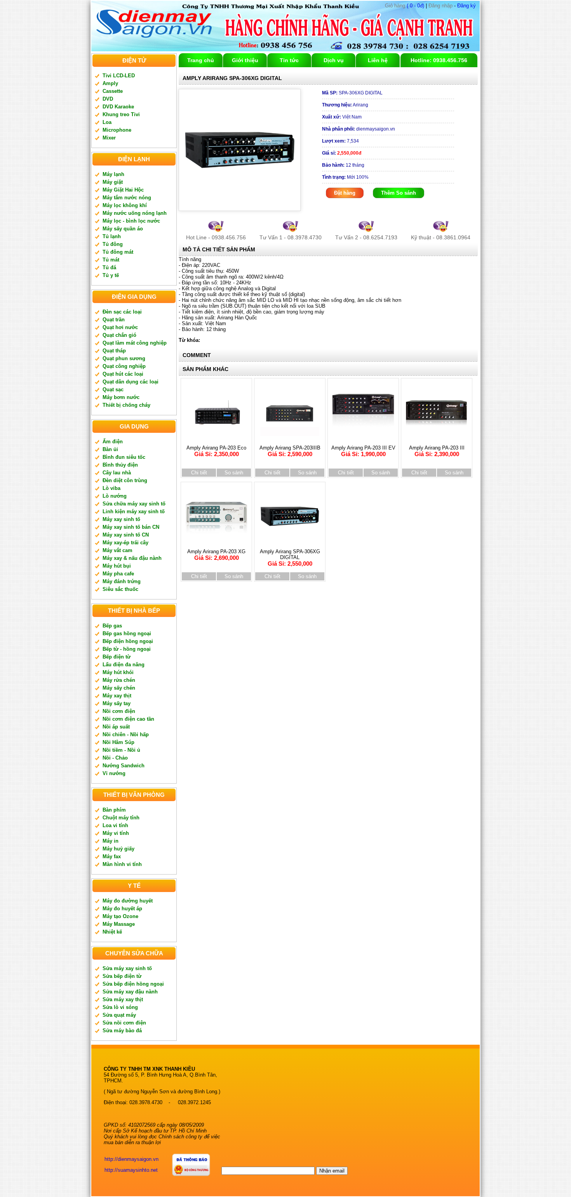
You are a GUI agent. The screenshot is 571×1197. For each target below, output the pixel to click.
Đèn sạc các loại (122, 312)
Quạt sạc (113, 389)
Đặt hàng (344, 193)
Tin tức (289, 60)
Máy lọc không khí (125, 205)
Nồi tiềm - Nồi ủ (121, 750)
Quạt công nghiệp (124, 366)
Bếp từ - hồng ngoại (127, 649)
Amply (110, 83)
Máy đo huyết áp (122, 908)
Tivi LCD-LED (119, 75)
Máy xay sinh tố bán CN (131, 527)
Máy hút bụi (117, 566)
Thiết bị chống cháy (126, 405)
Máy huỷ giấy (118, 849)
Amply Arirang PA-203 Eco (216, 451)
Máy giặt (113, 182)
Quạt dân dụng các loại (130, 382)
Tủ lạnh (112, 236)
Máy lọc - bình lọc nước (131, 221)
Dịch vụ (334, 60)
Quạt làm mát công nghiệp (135, 343)
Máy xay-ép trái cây (125, 542)
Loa (107, 122)
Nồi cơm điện (119, 711)
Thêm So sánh (398, 193)
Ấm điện (113, 441)
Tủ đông (113, 244)
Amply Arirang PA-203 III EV (363, 451)
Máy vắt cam (117, 550)
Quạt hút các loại (123, 374)
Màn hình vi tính (122, 864)
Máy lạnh (113, 174)
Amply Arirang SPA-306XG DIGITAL (290, 558)
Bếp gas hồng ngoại (127, 633)
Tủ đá (109, 267)
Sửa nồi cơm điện (124, 1023)
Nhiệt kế (112, 932)
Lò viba (111, 488)
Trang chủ (200, 60)
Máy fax (112, 856)
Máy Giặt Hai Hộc (123, 190)
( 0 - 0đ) (404, 6)
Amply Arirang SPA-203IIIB (289, 451)
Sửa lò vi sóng (120, 1007)
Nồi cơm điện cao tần (128, 719)
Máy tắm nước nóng (127, 197)
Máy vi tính (116, 833)
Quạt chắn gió (119, 335)
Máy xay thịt (117, 696)
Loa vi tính (115, 825)
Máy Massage (119, 924)
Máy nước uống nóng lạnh (135, 213)
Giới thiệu (245, 60)
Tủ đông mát (118, 252)
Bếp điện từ (117, 657)
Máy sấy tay (117, 703)
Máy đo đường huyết (128, 901)
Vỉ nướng (114, 773)
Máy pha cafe (118, 574)
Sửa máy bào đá (122, 1030)
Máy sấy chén (119, 688)
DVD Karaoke (118, 107)
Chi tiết (199, 473)
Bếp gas (112, 626)
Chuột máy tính (121, 818)
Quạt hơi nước (120, 327)
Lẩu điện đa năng (123, 664)
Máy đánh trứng (122, 581)
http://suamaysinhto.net (131, 1170)
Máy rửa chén (119, 680)
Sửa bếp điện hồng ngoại (133, 984)
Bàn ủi (110, 449)
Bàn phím (114, 810)
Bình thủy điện (120, 465)
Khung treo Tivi (121, 114)
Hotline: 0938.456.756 (439, 60)
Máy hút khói (118, 672)
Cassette (113, 91)
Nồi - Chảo (115, 758)
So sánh (234, 473)
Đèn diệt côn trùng (125, 480)
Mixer (109, 138)
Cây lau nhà (117, 473)
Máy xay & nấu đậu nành (132, 558)
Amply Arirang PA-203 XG (216, 555)
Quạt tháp (114, 351)
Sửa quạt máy (119, 1015)
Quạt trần (114, 319)
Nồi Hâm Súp (118, 742)
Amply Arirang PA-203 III (437, 451)
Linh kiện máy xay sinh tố (134, 511)
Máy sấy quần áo (123, 229)
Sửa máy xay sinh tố (127, 968)
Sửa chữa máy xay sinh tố (134, 504)
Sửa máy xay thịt (123, 999)
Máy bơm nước (121, 397)
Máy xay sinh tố (121, 519)
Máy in (110, 841)
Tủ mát (111, 260)
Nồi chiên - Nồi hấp (126, 734)
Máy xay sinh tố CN (126, 535)
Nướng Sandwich (123, 765)
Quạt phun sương (124, 358)
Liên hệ (378, 60)
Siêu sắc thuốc (120, 589)
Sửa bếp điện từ (122, 976)
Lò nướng (115, 496)
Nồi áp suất (116, 727)
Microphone (117, 130)
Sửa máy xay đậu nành (130, 992)
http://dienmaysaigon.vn (131, 1159)
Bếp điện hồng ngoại (128, 641)
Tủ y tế (111, 275)
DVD (108, 99)
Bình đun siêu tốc (124, 457)
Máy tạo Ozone (120, 916)
